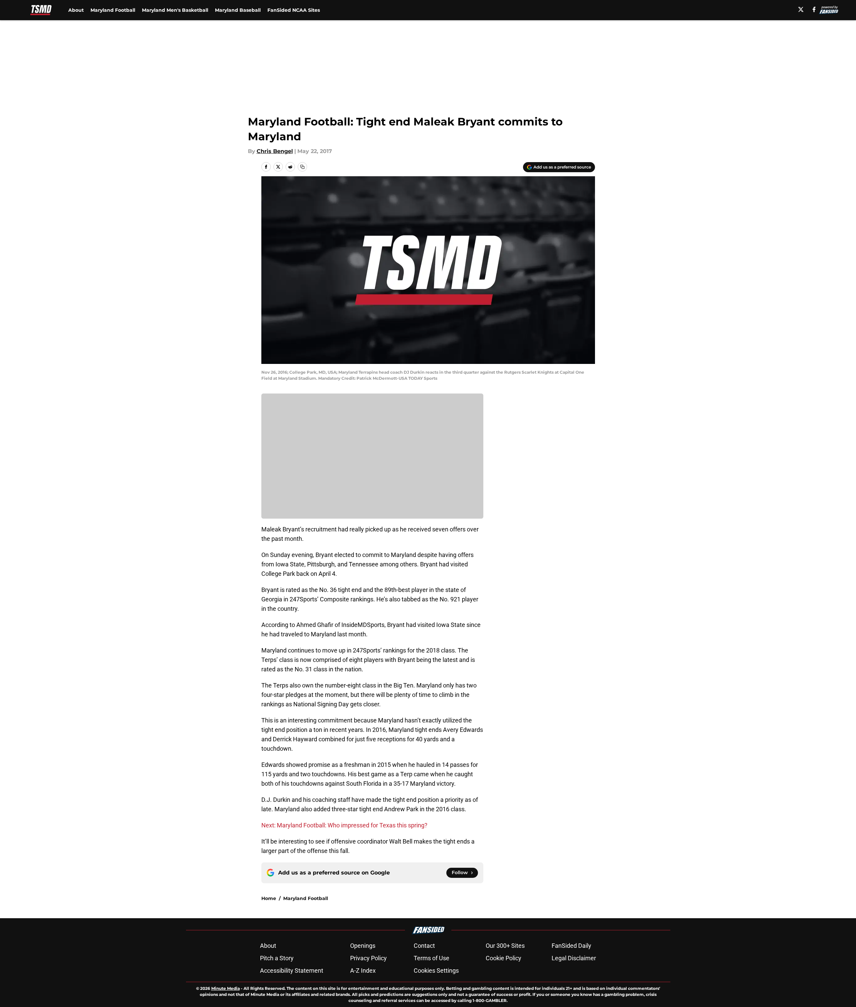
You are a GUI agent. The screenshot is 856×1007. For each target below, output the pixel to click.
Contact (424, 945)
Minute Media (225, 988)
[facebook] (814, 9)
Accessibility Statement (291, 970)
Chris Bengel (275, 151)
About (76, 10)
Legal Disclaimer (574, 958)
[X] (801, 9)
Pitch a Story (277, 958)
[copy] (302, 167)
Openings (362, 945)
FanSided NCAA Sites (293, 10)
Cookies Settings (436, 970)
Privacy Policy (368, 958)
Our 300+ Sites (505, 945)
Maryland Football (112, 10)
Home (268, 898)
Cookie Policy (503, 958)
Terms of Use (431, 958)
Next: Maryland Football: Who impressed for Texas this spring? (344, 825)
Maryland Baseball (238, 10)
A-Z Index (363, 970)
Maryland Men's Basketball (175, 10)
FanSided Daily (571, 945)
